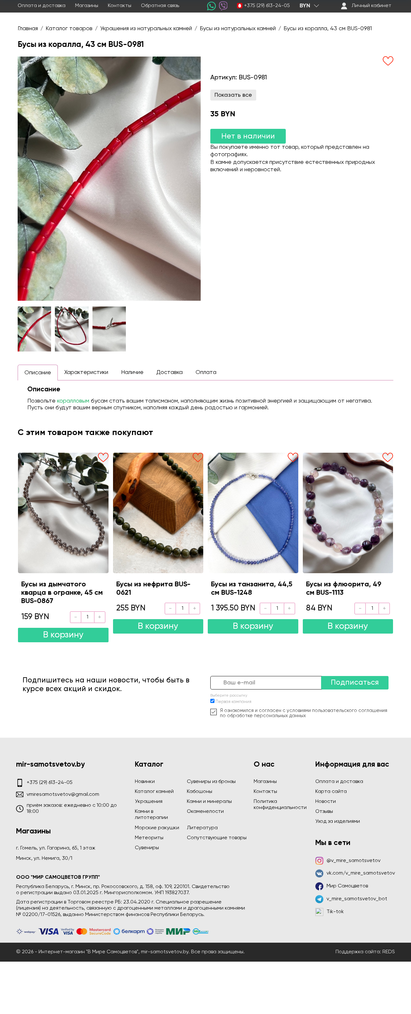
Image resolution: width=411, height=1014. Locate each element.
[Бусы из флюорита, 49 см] (348, 513)
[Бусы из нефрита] (158, 513)
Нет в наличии (248, 136)
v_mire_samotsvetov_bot (357, 899)
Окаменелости (205, 811)
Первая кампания (233, 702)
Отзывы (324, 811)
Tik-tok (335, 911)
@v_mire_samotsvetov (353, 860)
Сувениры (147, 847)
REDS (388, 952)
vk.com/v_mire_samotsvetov (361, 873)
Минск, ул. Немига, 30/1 (44, 858)
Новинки (145, 781)
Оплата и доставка (42, 5)
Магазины (86, 5)
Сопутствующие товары (217, 838)
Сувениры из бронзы (211, 781)
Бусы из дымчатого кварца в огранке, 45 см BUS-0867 (62, 593)
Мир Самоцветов (347, 886)
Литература (202, 828)
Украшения (148, 801)
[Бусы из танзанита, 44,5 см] (253, 513)
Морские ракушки (157, 828)
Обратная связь (160, 5)
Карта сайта (331, 791)
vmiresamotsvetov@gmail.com (63, 794)
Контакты (119, 5)
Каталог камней (154, 791)
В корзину (63, 635)
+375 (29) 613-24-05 (267, 5)
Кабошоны (199, 791)
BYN (305, 6)
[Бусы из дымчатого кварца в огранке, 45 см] (63, 513)
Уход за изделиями (337, 821)
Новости (325, 801)
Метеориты (149, 838)
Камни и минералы (209, 801)
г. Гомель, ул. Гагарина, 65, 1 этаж (55, 848)
